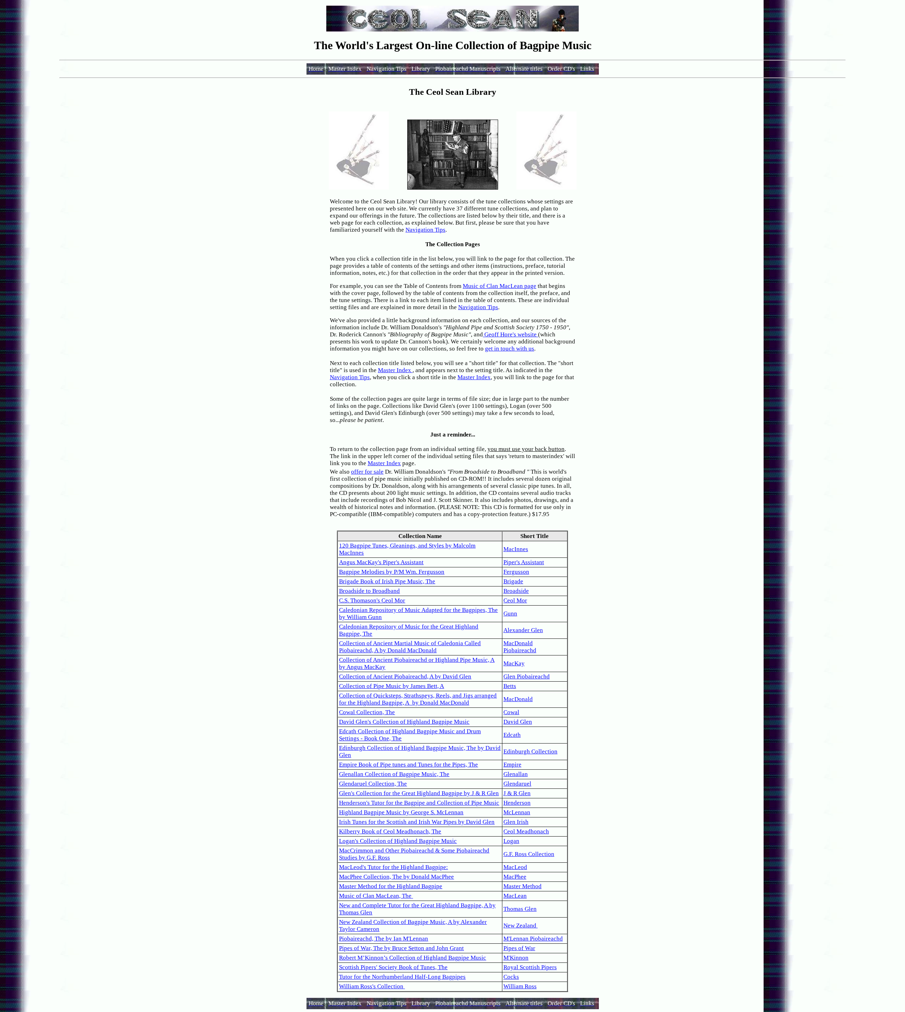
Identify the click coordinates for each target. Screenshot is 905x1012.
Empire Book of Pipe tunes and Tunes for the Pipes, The (408, 764)
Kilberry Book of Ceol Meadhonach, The (390, 831)
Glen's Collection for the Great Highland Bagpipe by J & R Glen (419, 793)
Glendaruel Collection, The (373, 783)
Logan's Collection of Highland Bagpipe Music (398, 841)
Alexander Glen (523, 630)
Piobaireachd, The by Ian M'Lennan (383, 938)
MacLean (515, 895)
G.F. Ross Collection (528, 854)
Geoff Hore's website (510, 334)
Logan (511, 841)
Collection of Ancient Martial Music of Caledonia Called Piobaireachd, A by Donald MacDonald (410, 647)
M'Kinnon (516, 957)
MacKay (514, 663)
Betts (509, 686)
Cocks (511, 976)
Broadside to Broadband (369, 591)
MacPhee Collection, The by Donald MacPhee (396, 876)
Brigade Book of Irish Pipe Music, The (387, 581)
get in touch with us (509, 348)
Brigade (513, 581)
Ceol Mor (515, 600)
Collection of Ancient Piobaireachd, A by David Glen (405, 676)
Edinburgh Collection (530, 751)
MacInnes (515, 549)
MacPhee (514, 876)
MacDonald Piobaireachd (519, 647)
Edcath (512, 734)
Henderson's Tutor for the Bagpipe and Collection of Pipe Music (419, 802)
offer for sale (367, 471)
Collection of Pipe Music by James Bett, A (391, 686)
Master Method (522, 886)
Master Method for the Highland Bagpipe (390, 886)
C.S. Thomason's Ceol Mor (372, 600)
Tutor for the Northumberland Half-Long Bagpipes (402, 976)
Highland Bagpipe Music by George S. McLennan (401, 812)
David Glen (517, 721)
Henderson (517, 802)
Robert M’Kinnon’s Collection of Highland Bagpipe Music (412, 957)
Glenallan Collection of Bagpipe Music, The (394, 774)
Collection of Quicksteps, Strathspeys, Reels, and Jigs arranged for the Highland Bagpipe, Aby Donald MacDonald (418, 699)
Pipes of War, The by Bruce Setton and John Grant (401, 948)
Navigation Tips (425, 229)
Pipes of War (519, 948)
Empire (512, 764)
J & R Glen (517, 793)
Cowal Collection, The (367, 712)
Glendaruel (517, 783)
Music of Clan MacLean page (499, 286)
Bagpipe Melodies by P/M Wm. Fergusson (391, 571)
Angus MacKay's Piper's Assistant (381, 562)
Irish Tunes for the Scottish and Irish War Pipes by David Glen (417, 822)
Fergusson (516, 571)
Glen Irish (516, 822)
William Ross (520, 986)
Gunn (510, 613)
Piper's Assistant (523, 562)
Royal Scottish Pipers (530, 967)
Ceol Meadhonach (526, 831)
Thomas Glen (520, 909)
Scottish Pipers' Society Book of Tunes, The (393, 967)
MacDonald (518, 699)
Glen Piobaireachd (526, 676)
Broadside (516, 591)
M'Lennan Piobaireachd (533, 938)
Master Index (395, 370)
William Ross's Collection (371, 986)
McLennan (516, 812)
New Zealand (519, 925)
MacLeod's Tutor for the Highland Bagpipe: (393, 867)
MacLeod (515, 867)
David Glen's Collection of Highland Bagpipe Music (404, 721)
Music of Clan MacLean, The (375, 895)
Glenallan (515, 774)
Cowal (511, 712)
